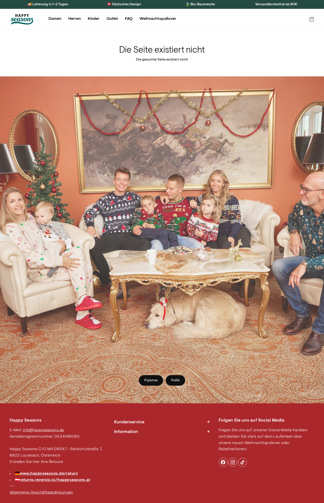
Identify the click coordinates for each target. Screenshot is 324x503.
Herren (74, 19)
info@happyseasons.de (43, 430)
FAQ (128, 19)
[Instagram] (223, 462)
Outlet (112, 19)
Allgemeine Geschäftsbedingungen (41, 493)
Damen (54, 19)
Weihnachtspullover (158, 19)
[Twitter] (242, 462)
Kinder (93, 19)
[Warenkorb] (311, 19)
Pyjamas (151, 380)
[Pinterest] (233, 462)
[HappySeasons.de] (22, 19)
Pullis (175, 380)
